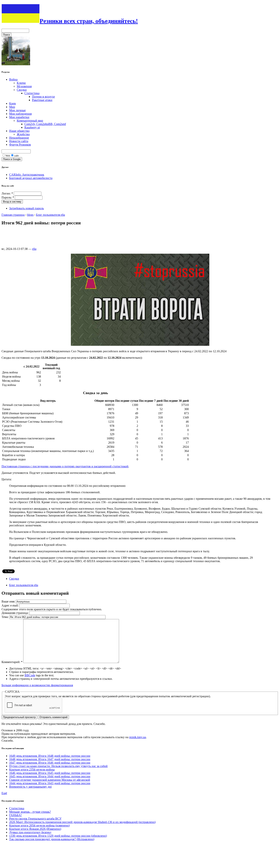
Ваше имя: (9, 601)
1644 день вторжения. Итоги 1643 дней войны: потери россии (49, 783)
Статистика (31, 93)
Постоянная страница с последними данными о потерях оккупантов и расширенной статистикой (65, 466)
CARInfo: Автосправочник (26, 174)
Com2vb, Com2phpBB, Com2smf (45, 124)
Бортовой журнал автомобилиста (30, 178)
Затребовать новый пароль (26, 208)
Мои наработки (19, 117)
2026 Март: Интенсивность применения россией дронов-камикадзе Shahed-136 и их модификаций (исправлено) (82, 822)
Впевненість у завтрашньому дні (30, 786)
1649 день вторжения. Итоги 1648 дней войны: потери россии (49, 755)
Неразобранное (19, 137)
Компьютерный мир (30, 120)
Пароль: (8, 197)
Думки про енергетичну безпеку (30, 832)
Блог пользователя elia (50, 214)
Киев (12, 103)
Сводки (22, 89)
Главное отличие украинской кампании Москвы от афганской (49, 779)
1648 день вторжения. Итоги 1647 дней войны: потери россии (49, 759)
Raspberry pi (32, 127)
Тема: (5, 616)
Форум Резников (20, 144)
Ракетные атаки (42, 100)
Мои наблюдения (20, 113)
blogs (30, 214)
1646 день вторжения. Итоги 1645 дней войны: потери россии (49, 773)
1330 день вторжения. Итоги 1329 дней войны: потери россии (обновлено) (58, 835)
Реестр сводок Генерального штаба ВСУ (35, 818)
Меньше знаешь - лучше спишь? (30, 811)
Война (13, 79)
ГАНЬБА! (15, 815)
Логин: (7, 193)
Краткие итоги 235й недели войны (32, 769)
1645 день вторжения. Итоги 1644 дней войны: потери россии (49, 776)
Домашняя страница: (15, 612)
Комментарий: (12, 662)
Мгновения (24, 86)
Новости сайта (18, 141)
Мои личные (17, 110)
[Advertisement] (71, 237)
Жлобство (23, 134)
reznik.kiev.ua (137, 737)
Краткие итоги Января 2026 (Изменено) (35, 828)
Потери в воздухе (43, 96)
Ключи (21, 82)
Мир (12, 106)
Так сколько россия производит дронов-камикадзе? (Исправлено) (51, 839)
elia (34, 248)
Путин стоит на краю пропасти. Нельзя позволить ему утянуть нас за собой (58, 766)
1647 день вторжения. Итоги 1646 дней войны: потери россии (49, 762)
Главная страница (13, 214)
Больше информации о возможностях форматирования (37, 685)
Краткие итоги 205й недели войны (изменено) (39, 825)
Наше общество (19, 130)
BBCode (30, 675)
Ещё (4, 793)
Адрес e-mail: (10, 605)
